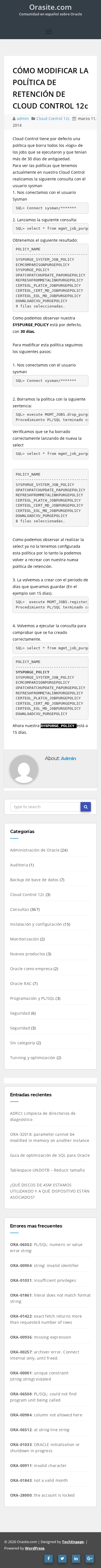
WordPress (34, 1548)
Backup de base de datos (34, 879)
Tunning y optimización (32, 1057)
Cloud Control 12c (53, 118)
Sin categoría (22, 1042)
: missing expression (40, 1337)
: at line (39, 1429)
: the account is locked (42, 1495)
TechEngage (73, 1541)
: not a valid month (39, 1480)
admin (23, 118)
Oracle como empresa (31, 968)
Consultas (19, 909)
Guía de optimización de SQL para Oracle (50, 1155)
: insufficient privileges (43, 1280)
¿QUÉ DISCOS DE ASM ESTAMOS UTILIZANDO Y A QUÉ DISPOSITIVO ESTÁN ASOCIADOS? (49, 1191)
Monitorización (24, 939)
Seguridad (20, 1013)
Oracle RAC (21, 983)
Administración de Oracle (34, 850)
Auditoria (19, 865)
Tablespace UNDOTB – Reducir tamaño (47, 1170)
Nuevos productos (27, 953)
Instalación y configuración (36, 924)
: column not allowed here (46, 1414)
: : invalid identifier (44, 1265)
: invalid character (38, 1465)
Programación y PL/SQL (32, 998)
